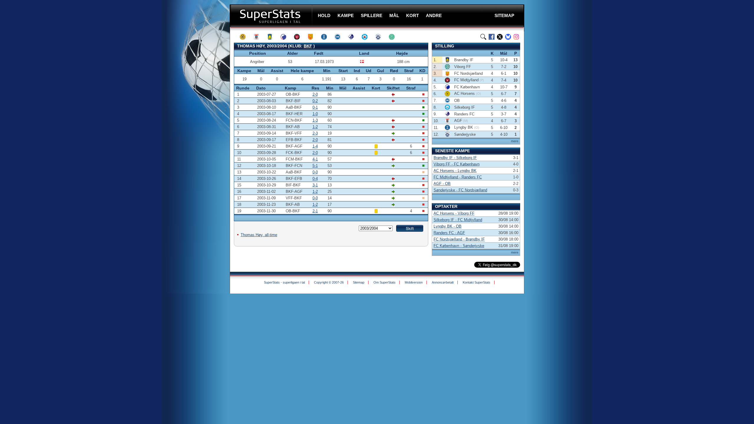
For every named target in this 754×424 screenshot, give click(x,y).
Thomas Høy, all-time (259, 235)
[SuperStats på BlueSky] (508, 37)
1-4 (315, 146)
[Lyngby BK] (326, 37)
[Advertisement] (194, 116)
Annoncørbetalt (443, 282)
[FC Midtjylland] (299, 37)
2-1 (315, 211)
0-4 (315, 178)
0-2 (315, 101)
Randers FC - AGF (449, 233)
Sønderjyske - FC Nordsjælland (460, 190)
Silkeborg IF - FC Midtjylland (458, 220)
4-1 (315, 159)
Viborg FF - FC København (456, 164)
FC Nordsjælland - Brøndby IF (459, 239)
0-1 (315, 107)
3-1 (315, 185)
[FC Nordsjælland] (313, 37)
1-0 (315, 114)
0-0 (315, 172)
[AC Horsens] (245, 37)
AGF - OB (442, 183)
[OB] (340, 37)
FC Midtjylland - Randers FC (458, 177)
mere (514, 141)
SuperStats (271, 15)
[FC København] (286, 37)
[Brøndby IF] (272, 37)
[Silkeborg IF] (367, 37)
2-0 (315, 94)
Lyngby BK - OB (448, 226)
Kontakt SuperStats (476, 282)
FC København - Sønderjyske (459, 246)
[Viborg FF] (394, 37)
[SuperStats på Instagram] (516, 37)
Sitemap (358, 282)
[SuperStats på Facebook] (492, 37)
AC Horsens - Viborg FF (454, 213)
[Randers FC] (353, 37)
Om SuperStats (384, 282)
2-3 (315, 133)
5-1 (315, 165)
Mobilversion (414, 282)
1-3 (315, 120)
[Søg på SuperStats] (483, 37)
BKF (308, 46)
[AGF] (258, 37)
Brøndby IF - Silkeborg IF (455, 157)
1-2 (315, 127)
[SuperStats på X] (500, 37)
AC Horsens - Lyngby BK (455, 170)
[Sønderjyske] (380, 37)
